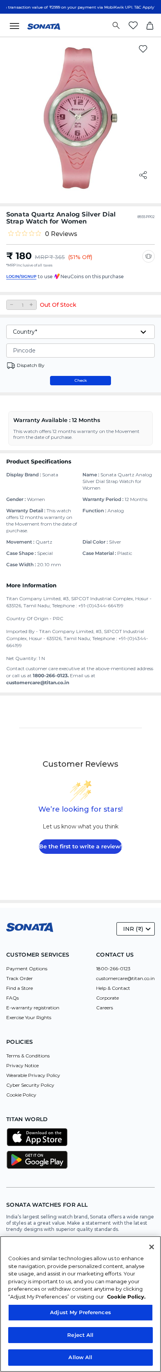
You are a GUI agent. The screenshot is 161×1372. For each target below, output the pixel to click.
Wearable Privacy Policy (33, 1075)
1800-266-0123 (113, 968)
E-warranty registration (32, 1008)
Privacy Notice (22, 1065)
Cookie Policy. (126, 1296)
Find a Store (19, 988)
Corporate (107, 998)
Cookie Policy (21, 1095)
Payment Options (26, 968)
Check (81, 380)
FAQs (12, 998)
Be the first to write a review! (80, 846)
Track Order (19, 978)
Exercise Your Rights (28, 1017)
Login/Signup (21, 276)
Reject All (80, 1335)
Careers (104, 1008)
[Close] (151, 1247)
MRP (42, 257)
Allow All (80, 1357)
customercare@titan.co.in (125, 978)
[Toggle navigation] (16, 25)
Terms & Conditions (28, 1056)
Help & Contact (113, 988)
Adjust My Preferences (80, 1312)
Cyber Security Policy (30, 1085)
